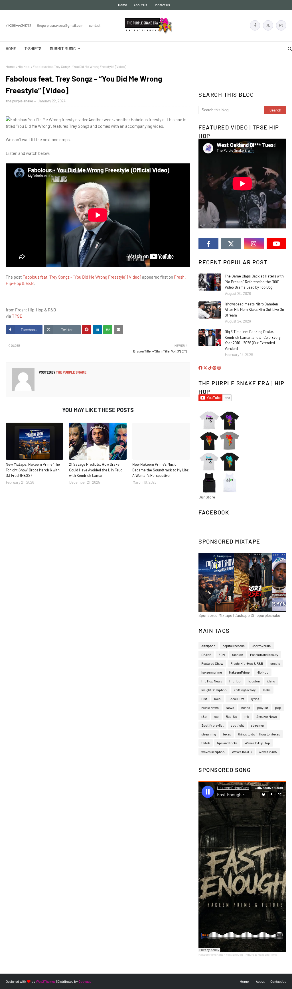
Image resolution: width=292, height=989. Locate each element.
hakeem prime (211, 672)
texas (227, 734)
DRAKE (206, 654)
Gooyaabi (85, 981)
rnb (246, 716)
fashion (237, 654)
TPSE (17, 316)
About (260, 981)
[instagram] (281, 25)
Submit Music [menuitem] (63, 48)
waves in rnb (268, 752)
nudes (245, 708)
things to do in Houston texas (259, 734)
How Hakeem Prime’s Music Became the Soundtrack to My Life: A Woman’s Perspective (160, 470)
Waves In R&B (242, 752)
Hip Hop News (211, 681)
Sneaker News (266, 716)
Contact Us (162, 5)
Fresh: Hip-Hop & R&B (246, 663)
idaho (271, 681)
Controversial (261, 646)
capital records (234, 646)
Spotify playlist (212, 725)
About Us (140, 5)
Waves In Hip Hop (257, 743)
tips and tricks (227, 743)
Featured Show (212, 663)
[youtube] (277, 243)
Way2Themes (46, 981)
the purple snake (19, 101)
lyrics (255, 699)
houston (254, 681)
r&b (204, 716)
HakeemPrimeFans (210, 954)
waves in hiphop (213, 752)
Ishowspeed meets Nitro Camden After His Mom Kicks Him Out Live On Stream (254, 309)
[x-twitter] (268, 25)
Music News (210, 708)
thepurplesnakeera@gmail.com (60, 25)
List (204, 699)
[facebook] (255, 25)
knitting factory (245, 690)
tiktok (205, 743)
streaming (208, 734)
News (230, 708)
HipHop (235, 681)
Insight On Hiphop (214, 690)
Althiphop (208, 646)
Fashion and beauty (264, 654)
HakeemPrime (239, 672)
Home (122, 5)
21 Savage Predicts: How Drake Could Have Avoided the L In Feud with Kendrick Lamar (95, 470)
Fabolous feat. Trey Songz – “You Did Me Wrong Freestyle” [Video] (82, 276)
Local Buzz (236, 699)
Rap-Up (231, 716)
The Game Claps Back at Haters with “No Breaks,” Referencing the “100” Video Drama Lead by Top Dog (254, 281)
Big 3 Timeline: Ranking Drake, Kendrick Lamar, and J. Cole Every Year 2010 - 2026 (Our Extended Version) (253, 340)
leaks (267, 690)
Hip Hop (24, 66)
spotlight (237, 725)
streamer (257, 725)
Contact (94, 25)
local (217, 699)
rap (216, 716)
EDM (221, 654)
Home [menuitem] (11, 48)
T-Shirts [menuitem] (33, 48)
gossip (275, 663)
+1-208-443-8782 (18, 25)
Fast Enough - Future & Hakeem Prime (251, 954)
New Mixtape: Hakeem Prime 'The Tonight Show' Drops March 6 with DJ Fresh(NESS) (33, 470)
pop (278, 708)
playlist (262, 708)
